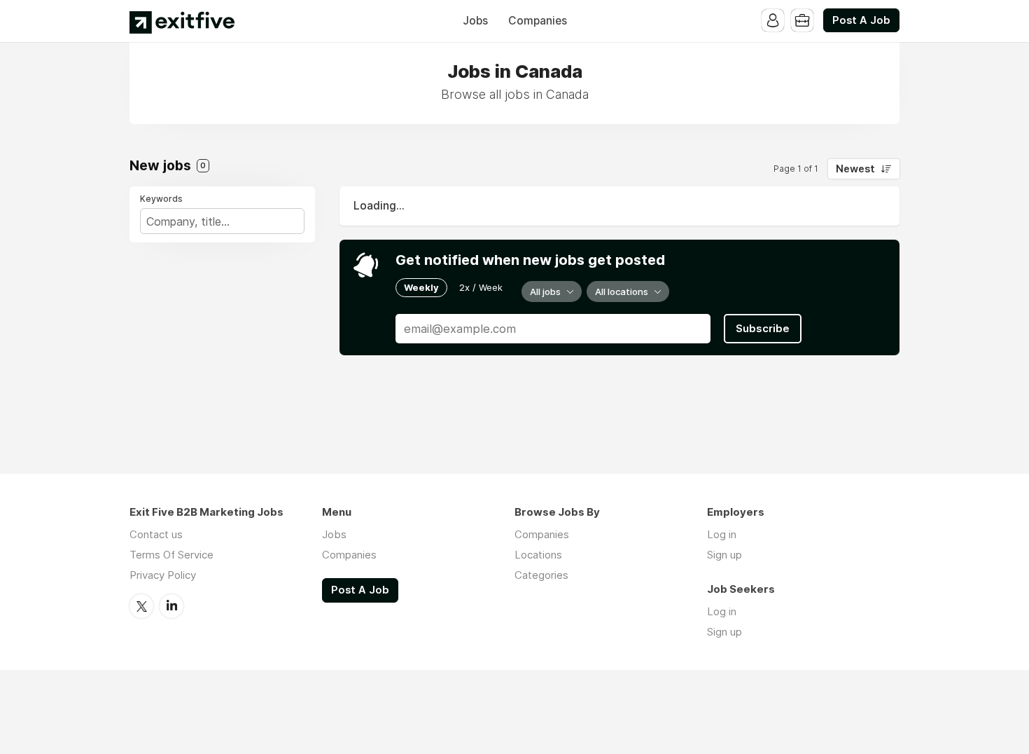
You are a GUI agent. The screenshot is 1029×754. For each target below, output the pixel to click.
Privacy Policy (163, 575)
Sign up (724, 554)
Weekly (421, 287)
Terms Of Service (172, 554)
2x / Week (481, 287)
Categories (541, 575)
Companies (537, 20)
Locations (538, 554)
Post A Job (861, 20)
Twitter (141, 606)
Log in (721, 534)
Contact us (156, 534)
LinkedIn (171, 606)
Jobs (475, 20)
